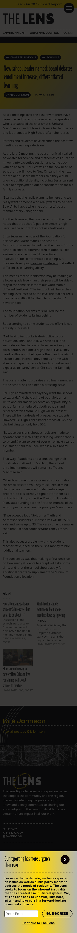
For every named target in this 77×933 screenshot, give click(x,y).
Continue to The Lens (38, 923)
